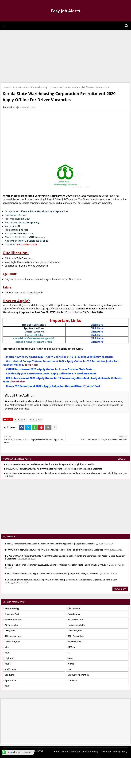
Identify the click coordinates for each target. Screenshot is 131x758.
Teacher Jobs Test (13, 619)
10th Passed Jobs (76, 636)
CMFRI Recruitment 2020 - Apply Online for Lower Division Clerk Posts (49, 369)
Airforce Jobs (11, 625)
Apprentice (10, 680)
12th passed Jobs (13, 636)
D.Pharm (72, 680)
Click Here (97, 324)
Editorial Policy (90, 751)
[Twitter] (28, 427)
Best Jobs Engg (12, 608)
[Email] (48, 427)
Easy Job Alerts (65, 10)
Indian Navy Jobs (76, 625)
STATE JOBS (15, 87)
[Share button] (54, 427)
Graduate (9, 674)
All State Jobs (74, 641)
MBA (70, 658)
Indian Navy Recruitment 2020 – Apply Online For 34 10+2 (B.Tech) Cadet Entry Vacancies (59, 356)
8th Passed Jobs (75, 619)
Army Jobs (10, 630)
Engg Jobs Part (12, 613)
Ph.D (7, 686)
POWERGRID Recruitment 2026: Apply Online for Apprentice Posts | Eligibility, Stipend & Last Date (54, 468)
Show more (120, 588)
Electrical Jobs (75, 630)
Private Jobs (74, 613)
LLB (70, 669)
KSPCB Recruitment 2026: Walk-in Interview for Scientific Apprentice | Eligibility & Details (50, 464)
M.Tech (71, 647)
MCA (7, 652)
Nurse (71, 663)
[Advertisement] (65, 56)
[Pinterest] (41, 427)
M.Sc (7, 647)
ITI (69, 652)
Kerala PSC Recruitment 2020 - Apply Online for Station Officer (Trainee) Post (53, 386)
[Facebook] (21, 427)
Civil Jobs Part (75, 608)
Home (5, 87)
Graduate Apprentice (78, 674)
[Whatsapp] (35, 427)
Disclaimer (105, 751)
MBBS (8, 663)
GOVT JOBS (20, 419)
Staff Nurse (10, 669)
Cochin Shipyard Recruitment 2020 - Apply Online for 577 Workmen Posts (51, 373)
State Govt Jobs (12, 641)
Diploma (9, 658)
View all (122, 458)
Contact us (75, 751)
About (65, 751)
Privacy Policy (120, 751)
